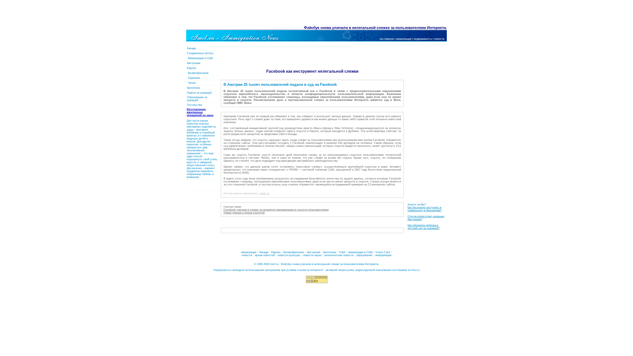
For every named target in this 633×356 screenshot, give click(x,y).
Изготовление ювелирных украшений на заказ (200, 112)
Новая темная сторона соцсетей (244, 212)
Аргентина (193, 87)
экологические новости (338, 255)
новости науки (312, 255)
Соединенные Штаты (200, 53)
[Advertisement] (276, 13)
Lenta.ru (264, 193)
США (342, 252)
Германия (194, 77)
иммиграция (403, 38)
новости (439, 38)
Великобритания (198, 72)
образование (364, 255)
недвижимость (423, 38)
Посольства (194, 104)
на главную (387, 38)
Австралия (193, 63)
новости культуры (289, 255)
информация (383, 255)
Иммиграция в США (200, 58)
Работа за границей (199, 92)
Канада (191, 48)
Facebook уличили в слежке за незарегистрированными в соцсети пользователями (276, 209)
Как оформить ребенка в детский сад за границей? (423, 227)
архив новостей (265, 255)
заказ (190, 129)
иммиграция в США (360, 252)
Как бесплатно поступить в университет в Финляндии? (424, 209)
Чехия (192, 82)
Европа (191, 68)
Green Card (383, 252)
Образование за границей (197, 99)
